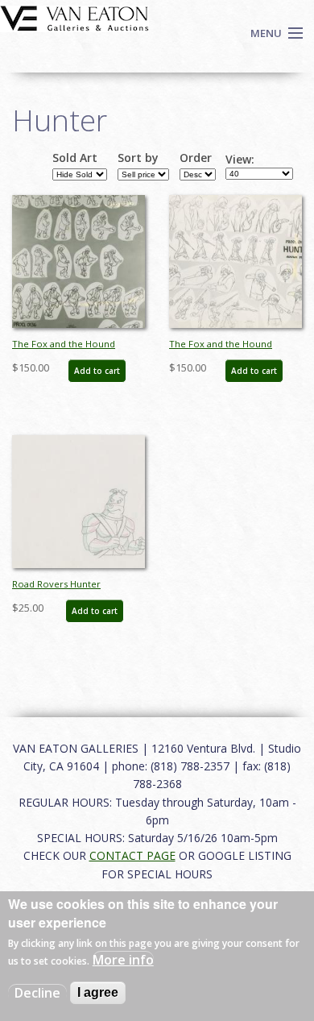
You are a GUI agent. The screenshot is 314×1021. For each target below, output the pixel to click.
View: (239, 159)
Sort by (138, 158)
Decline (37, 993)
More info (123, 960)
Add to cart (97, 370)
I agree (97, 992)
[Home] (74, 17)
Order (196, 158)
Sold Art (74, 158)
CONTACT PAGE (132, 855)
